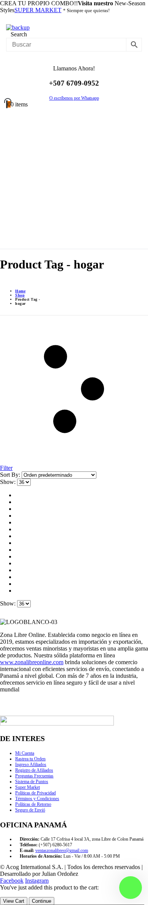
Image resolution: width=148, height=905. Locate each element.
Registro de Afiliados (34, 770)
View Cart (13, 901)
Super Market (27, 787)
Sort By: (11, 474)
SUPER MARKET (37, 10)
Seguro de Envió (30, 810)
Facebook (12, 880)
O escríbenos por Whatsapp (74, 98)
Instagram (37, 880)
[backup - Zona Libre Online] (18, 27)
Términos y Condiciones (37, 798)
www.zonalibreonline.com (31, 662)
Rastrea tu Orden (30, 758)
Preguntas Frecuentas (34, 776)
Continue (41, 901)
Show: (8, 482)
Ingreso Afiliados (30, 764)
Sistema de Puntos (31, 781)
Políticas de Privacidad (35, 793)
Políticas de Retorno (33, 804)
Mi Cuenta (24, 753)
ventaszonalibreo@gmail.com (61, 850)
